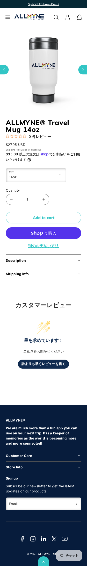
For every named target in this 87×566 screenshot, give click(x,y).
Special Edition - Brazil (43, 4)
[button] (8, 17)
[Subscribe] (76, 504)
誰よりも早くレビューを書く (43, 364)
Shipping (10, 149)
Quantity (13, 190)
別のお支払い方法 (43, 245)
